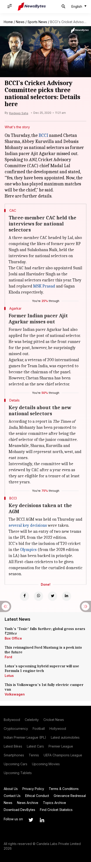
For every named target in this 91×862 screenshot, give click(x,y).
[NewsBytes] (32, 6)
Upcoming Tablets (18, 773)
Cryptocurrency (16, 728)
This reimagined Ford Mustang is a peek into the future (43, 649)
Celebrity (32, 720)
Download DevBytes (19, 810)
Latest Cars (35, 746)
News (20, 22)
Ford (8, 657)
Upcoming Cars (15, 764)
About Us (11, 789)
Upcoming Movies (46, 764)
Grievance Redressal (70, 796)
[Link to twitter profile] (30, 820)
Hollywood (57, 728)
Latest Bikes (13, 746)
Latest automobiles (65, 737)
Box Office (13, 638)
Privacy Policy (33, 789)
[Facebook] (24, 596)
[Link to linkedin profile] (42, 820)
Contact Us (12, 796)
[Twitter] (52, 596)
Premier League (61, 746)
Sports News (37, 22)
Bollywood (12, 720)
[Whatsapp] (38, 596)
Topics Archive (54, 803)
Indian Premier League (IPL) (25, 737)
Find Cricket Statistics (56, 810)
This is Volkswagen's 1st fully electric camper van (44, 687)
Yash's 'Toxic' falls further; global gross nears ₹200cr (45, 631)
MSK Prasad (44, 286)
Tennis (34, 755)
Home (8, 22)
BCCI (43, 135)
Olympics (28, 549)
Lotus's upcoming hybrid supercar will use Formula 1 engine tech (42, 668)
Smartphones (14, 755)
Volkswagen (15, 694)
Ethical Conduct (37, 796)
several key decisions (28, 525)
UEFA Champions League (63, 755)
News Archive (27, 803)
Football (39, 728)
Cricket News (53, 720)
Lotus (9, 676)
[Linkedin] (66, 596)
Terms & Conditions (64, 789)
